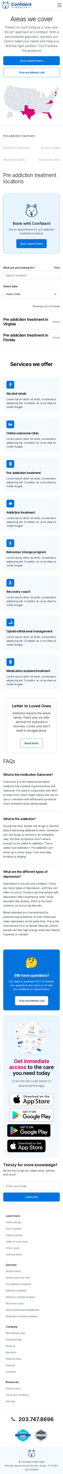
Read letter (32, 743)
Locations (11, 1371)
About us (10, 1346)
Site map (10, 1401)
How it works (13, 1248)
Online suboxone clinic (18, 1277)
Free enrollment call (31, 72)
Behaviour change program (20, 1297)
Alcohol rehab (13, 1271)
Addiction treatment (16, 1290)
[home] (17, 5)
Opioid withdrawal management (22, 1309)
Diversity (10, 1365)
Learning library (14, 1254)
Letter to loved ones (16, 1241)
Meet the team (13, 1358)
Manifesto (11, 1352)
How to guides (13, 1228)
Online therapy (13, 1222)
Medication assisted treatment (22, 1316)
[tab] (19, 136)
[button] (59, 5)
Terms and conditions (17, 1394)
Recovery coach (15, 1303)
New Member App (15, 1333)
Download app (13, 1339)
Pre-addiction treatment (18, 1284)
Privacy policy (13, 1388)
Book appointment (31, 60)
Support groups (14, 1235)
